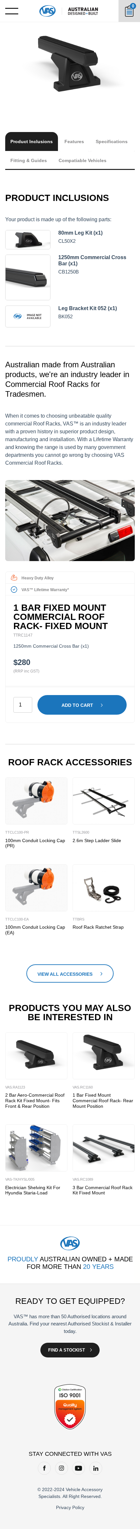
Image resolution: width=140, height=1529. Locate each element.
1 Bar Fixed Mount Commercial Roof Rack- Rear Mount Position (103, 1100)
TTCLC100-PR (17, 832)
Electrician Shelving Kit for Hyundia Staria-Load (32, 1190)
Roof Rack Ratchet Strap (98, 927)
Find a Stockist (66, 1350)
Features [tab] (74, 141)
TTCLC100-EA (17, 919)
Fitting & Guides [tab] (28, 160)
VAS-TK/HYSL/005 (20, 1179)
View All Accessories (64, 974)
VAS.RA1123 (15, 1087)
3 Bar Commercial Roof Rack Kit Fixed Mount (103, 1190)
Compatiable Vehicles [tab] (82, 160)
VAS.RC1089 (83, 1179)
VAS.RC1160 (83, 1087)
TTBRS (78, 919)
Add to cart (77, 705)
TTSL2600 (81, 832)
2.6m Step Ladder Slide (97, 840)
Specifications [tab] (112, 141)
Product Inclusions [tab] (31, 141)
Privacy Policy (70, 1507)
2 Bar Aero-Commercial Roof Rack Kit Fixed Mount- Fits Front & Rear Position (34, 1100)
